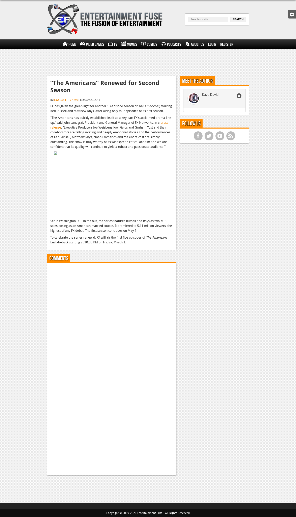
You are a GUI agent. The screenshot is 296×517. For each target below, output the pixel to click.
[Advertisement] (148, 62)
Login (212, 44)
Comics (152, 44)
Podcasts (174, 44)
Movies (132, 44)
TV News (73, 99)
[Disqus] (111, 316)
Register (226, 44)
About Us (197, 44)
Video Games (95, 44)
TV (115, 44)
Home (72, 44)
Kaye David (60, 99)
